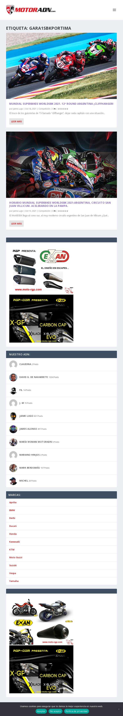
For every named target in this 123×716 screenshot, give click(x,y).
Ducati (13, 526)
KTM (11, 549)
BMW (12, 510)
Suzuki (13, 565)
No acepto (55, 711)
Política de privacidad (77, 711)
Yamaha (14, 581)
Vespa (12, 573)
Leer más (16, 121)
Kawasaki (14, 541)
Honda (13, 533)
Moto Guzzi (15, 557)
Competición (44, 108)
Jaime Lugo (18, 108)
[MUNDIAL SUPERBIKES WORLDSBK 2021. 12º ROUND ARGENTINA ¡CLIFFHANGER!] (61, 66)
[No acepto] (119, 709)
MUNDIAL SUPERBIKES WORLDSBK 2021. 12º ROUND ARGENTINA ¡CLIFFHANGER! (61, 104)
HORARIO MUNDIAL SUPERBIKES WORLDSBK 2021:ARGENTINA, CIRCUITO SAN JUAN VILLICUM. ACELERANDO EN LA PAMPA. (60, 204)
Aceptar (41, 711)
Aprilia (12, 502)
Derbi (12, 518)
